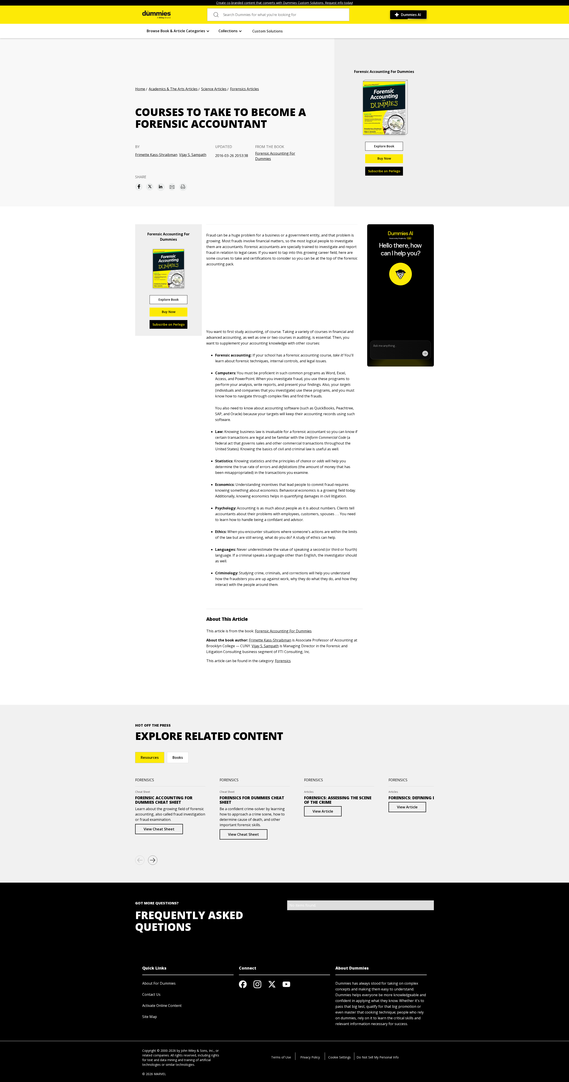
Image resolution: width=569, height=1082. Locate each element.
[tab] (149, 757)
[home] (156, 15)
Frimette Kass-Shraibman (156, 154)
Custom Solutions (267, 31)
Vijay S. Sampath (192, 154)
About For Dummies (159, 983)
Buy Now (384, 158)
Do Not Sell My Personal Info (378, 1057)
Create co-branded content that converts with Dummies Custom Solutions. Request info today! (284, 3)
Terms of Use (281, 1057)
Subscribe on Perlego (384, 171)
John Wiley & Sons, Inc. (197, 1050)
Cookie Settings (339, 1057)
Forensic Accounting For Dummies (275, 156)
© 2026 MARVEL (154, 1074)
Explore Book (384, 146)
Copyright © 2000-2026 (159, 1050)
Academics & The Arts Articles (173, 89)
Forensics (283, 660)
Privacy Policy (310, 1057)
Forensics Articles (244, 89)
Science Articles (213, 89)
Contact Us (151, 994)
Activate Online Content (162, 1005)
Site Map (149, 1016)
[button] (178, 31)
